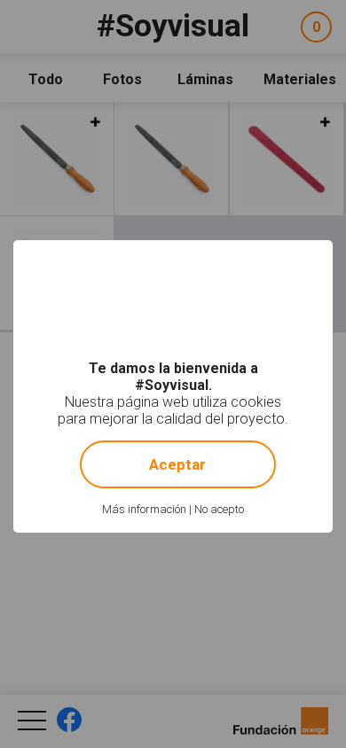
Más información (144, 509)
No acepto (219, 509)
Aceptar (177, 464)
